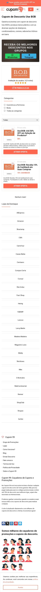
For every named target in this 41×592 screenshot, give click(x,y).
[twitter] (7, 523)
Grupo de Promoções (10, 442)
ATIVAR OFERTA (20, 152)
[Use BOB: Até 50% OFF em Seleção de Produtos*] (9, 132)
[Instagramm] (11, 523)
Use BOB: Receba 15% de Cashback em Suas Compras (27, 167)
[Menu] (2, 9)
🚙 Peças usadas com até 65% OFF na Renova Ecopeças (20, 3)
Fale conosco (8, 460)
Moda (9, 108)
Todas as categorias (14, 111)
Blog (4, 453)
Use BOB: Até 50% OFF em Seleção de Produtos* (26, 133)
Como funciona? (9, 449)
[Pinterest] (16, 523)
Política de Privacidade (11, 467)
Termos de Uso (8, 464)
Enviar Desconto (30, 9)
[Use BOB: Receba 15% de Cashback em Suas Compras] (9, 166)
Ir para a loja (21, 88)
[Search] (24, 9)
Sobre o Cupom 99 (9, 471)
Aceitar (20, 587)
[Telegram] (20, 523)
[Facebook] (3, 523)
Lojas (5, 446)
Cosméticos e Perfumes (16, 105)
